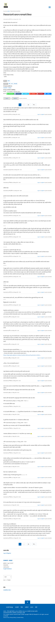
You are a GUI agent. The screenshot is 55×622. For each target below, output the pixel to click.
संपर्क (24, 613)
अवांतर (8, 81)
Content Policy (20, 617)
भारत (12, 83)
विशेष (22, 607)
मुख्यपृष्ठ (9, 11)
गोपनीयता (15, 613)
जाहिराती (26, 607)
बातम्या (31, 607)
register (15, 98)
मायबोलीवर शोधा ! (7, 590)
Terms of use (6, 617)
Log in (7, 98)
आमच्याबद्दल (19, 613)
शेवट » (34, 105)
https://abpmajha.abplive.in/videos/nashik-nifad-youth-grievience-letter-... (22, 355)
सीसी (36, 607)
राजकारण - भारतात (7, 88)
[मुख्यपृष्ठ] (5, 5)
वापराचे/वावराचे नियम (7, 613)
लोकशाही (15, 83)
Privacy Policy (13, 617)
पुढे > (29, 105)
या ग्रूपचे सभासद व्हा (7, 569)
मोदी (9, 83)
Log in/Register (7, 553)
